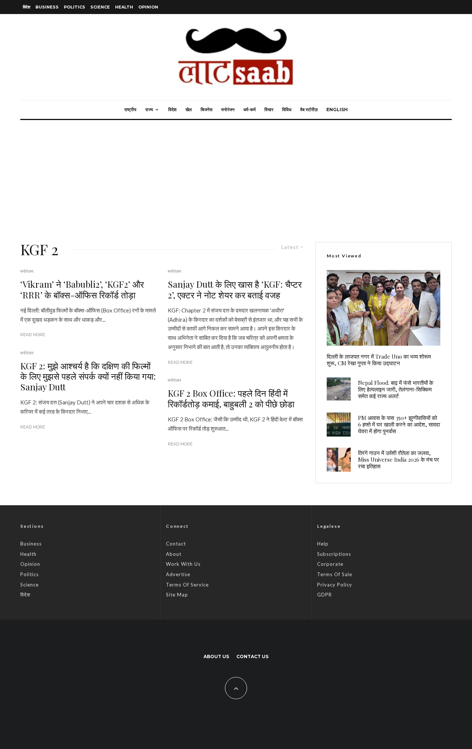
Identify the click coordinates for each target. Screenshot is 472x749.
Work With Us (183, 564)
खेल (188, 109)
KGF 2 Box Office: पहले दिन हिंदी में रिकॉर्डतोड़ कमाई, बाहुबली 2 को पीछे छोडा (231, 398)
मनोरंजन (228, 109)
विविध (286, 109)
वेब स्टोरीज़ (308, 109)
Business (47, 7)
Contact (176, 544)
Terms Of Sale (334, 574)
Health (124, 7)
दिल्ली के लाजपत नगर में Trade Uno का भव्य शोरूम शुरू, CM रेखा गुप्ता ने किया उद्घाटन (379, 359)
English (337, 109)
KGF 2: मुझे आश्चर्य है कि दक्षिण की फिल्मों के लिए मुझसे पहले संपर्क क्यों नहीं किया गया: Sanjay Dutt (88, 376)
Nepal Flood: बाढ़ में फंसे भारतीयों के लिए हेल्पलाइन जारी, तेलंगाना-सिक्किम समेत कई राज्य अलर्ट (395, 389)
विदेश (26, 7)
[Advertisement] (236, 175)
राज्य (149, 109)
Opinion (148, 7)
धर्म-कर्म (249, 109)
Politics (74, 7)
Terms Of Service (187, 585)
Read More (32, 334)
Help (323, 544)
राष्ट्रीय (130, 109)
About (173, 554)
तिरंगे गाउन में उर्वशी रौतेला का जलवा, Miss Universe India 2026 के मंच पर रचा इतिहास (398, 459)
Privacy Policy (334, 585)
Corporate (330, 564)
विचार (268, 109)
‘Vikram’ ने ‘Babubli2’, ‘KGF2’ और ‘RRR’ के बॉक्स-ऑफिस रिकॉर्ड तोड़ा (82, 289)
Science (100, 7)
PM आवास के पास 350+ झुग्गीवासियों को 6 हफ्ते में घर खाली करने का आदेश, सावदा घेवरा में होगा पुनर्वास (399, 424)
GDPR (324, 595)
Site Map (177, 595)
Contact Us (252, 656)
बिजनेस (206, 109)
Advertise (178, 574)
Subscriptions (334, 554)
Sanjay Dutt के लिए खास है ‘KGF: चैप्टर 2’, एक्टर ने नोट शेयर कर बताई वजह (235, 289)
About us (216, 656)
